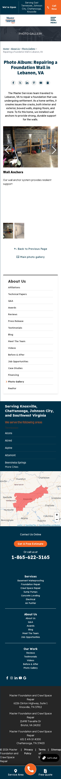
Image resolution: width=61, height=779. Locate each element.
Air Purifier (30, 603)
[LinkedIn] (16, 678)
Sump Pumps (30, 591)
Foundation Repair (30, 584)
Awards (12, 307)
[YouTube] (20, 678)
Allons (8, 433)
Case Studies (15, 368)
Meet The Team (16, 341)
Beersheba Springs (15, 462)
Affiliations (14, 287)
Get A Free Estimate (30, 543)
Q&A (10, 301)
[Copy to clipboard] (47, 82)
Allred (8, 440)
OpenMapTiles (30, 525)
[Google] (25, 678)
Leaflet (19, 525)
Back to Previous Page (32, 248)
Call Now (54, 7)
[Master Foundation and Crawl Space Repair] (10, 20)
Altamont (10, 455)
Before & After (16, 354)
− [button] (57, 519)
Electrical (30, 599)
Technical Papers (17, 294)
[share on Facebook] (13, 82)
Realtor (12, 388)
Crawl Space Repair (30, 588)
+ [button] (57, 515)
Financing (13, 375)
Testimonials (15, 327)
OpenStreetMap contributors (49, 525)
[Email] (40, 82)
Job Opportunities (18, 361)
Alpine (8, 447)
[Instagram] (11, 678)
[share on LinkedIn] (27, 82)
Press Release (15, 321)
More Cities (11, 466)
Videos (12, 348)
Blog (10, 334)
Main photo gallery (32, 257)
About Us (17, 281)
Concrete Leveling (30, 595)
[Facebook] (7, 678)
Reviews (12, 314)
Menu (53, 22)
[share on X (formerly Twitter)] (20, 82)
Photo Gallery (16, 381)
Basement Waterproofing (30, 580)
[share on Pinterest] (33, 82)
